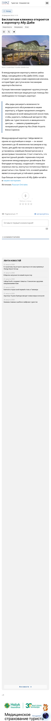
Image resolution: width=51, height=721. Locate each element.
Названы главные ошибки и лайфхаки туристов (20, 302)
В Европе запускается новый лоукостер (18, 275)
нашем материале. (12, 180)
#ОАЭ (27, 27)
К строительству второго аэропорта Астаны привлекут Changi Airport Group (24, 268)
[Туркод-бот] (45, 706)
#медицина (18, 27)
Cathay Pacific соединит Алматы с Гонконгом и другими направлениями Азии (23, 282)
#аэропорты (7, 27)
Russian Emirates (20, 184)
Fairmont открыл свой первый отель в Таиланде (21, 290)
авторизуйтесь (42, 214)
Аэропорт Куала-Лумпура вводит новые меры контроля (24, 296)
